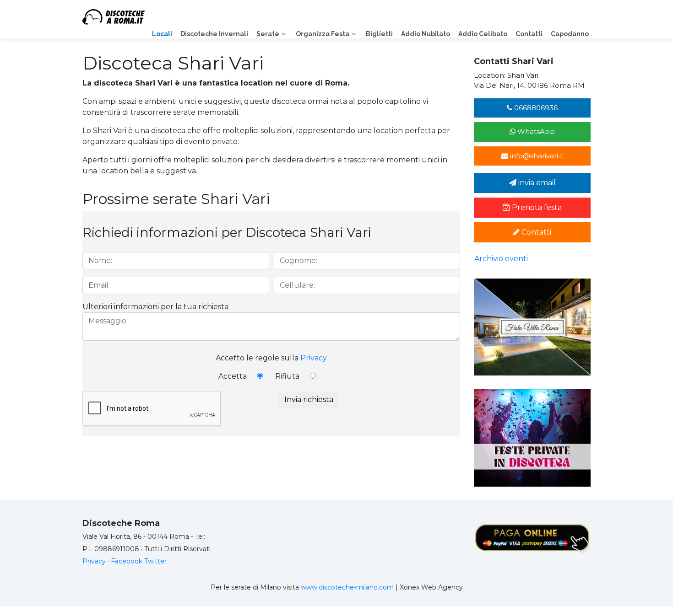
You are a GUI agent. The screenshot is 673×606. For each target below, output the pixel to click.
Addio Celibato (482, 34)
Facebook (126, 561)
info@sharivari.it (536, 155)
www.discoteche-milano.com (347, 587)
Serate (267, 34)
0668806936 (535, 107)
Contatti (529, 34)
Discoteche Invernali (214, 34)
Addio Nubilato (425, 34)
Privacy (313, 358)
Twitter (155, 561)
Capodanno (570, 34)
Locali (162, 34)
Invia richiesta (308, 399)
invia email (536, 182)
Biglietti (379, 34)
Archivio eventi (501, 258)
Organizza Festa (322, 34)
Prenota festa (536, 207)
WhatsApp (535, 131)
